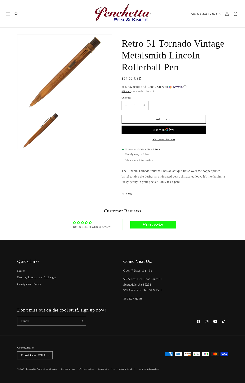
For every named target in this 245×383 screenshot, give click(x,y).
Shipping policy (127, 369)
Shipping (126, 91)
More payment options (164, 139)
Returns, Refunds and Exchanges (36, 277)
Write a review (153, 224)
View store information (139, 160)
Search (21, 270)
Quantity (126, 97)
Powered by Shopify (47, 369)
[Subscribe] (82, 321)
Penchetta (31, 369)
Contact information (149, 369)
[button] (8, 14)
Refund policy (68, 369)
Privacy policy (86, 369)
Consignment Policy (29, 284)
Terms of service (106, 369)
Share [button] (129, 193)
